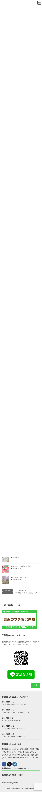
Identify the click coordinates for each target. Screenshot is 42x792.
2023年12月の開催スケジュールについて (15, 728)
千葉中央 (18, 593)
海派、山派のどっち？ (30, 593)
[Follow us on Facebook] (4, 764)
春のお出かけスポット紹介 (19, 577)
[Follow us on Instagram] (14, 764)
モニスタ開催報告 (20, 590)
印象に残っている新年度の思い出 (21, 566)
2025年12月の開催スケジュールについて (15, 704)
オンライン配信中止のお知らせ (11, 720)
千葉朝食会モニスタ (18, 788)
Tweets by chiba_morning (10, 783)
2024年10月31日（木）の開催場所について (15, 712)
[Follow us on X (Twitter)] (9, 764)
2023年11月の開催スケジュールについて (15, 736)
